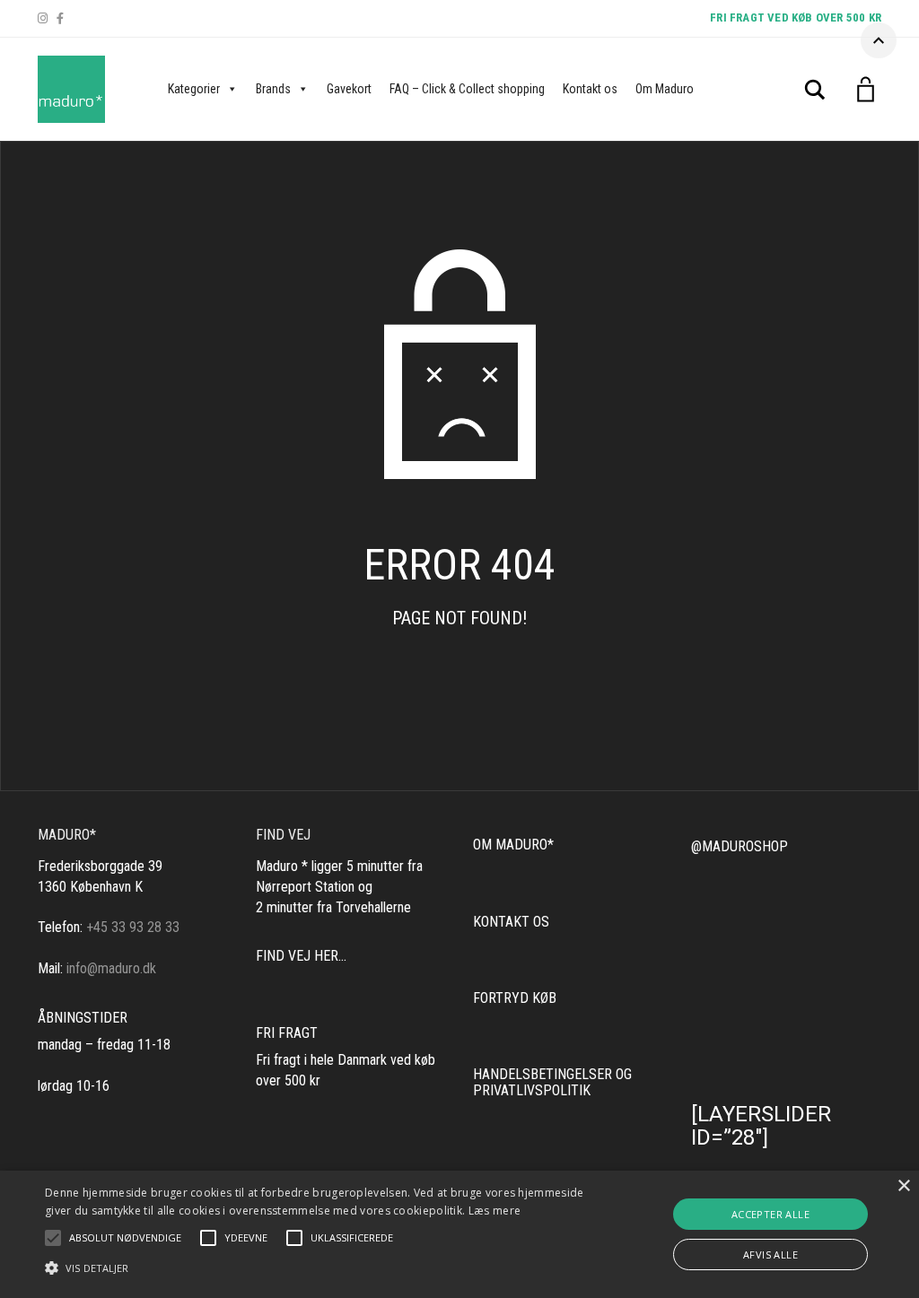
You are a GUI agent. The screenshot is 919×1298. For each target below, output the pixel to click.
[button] (125, 1238)
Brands (273, 89)
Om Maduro (664, 89)
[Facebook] (60, 18)
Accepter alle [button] (770, 1214)
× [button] (903, 1186)
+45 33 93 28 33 (132, 927)
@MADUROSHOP (739, 846)
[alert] (459, 1234)
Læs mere (494, 1210)
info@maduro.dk (111, 968)
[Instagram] (43, 18)
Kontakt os (590, 89)
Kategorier (194, 89)
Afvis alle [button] (770, 1254)
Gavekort (349, 89)
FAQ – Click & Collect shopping (467, 89)
